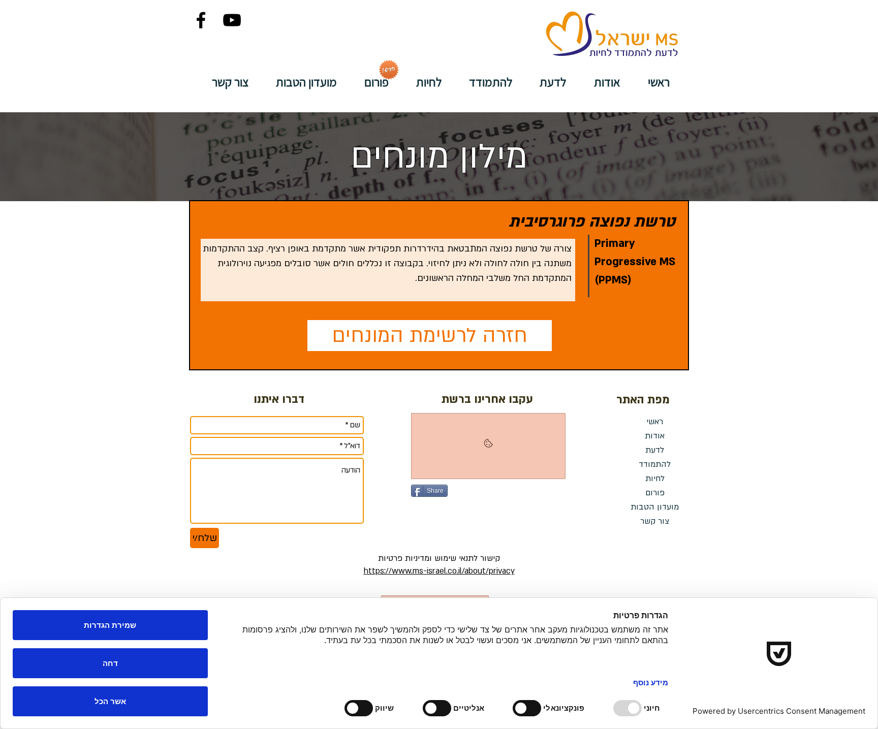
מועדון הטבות (655, 507)
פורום (655, 492)
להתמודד (655, 464)
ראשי (654, 421)
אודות (655, 435)
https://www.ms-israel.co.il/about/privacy (439, 571)
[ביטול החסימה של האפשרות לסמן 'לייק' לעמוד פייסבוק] (488, 446)
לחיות (655, 478)
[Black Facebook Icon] (201, 20)
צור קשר (654, 521)
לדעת (654, 450)
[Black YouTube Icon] (232, 20)
